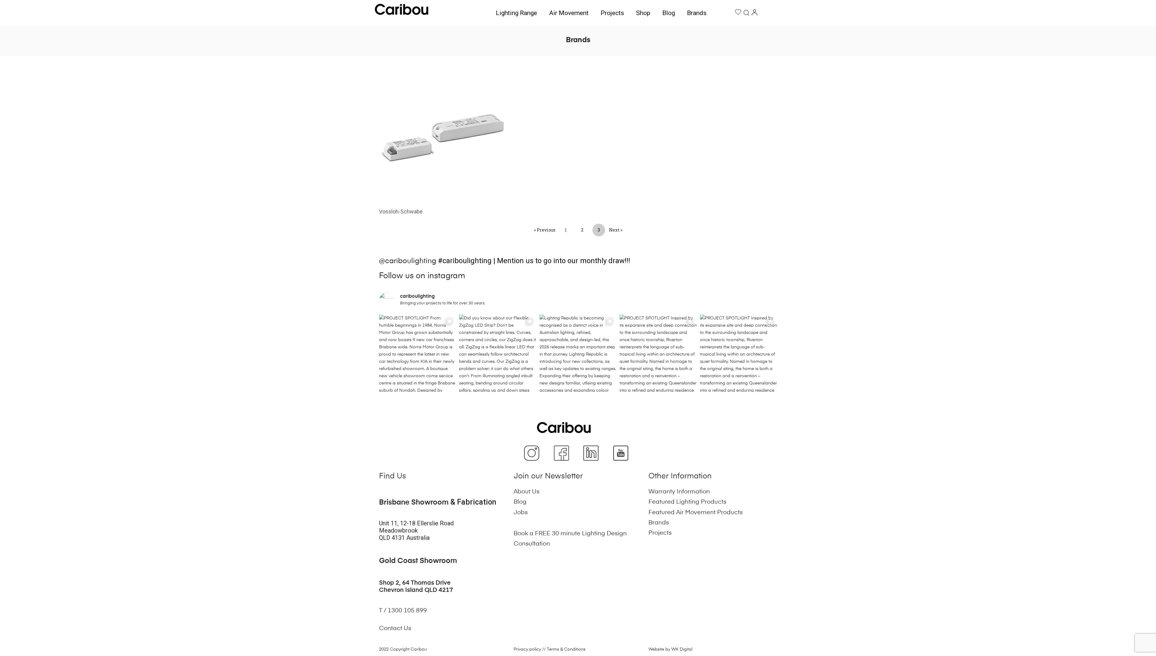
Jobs (521, 513)
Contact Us (395, 629)
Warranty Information (679, 492)
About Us (526, 492)
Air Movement (569, 13)
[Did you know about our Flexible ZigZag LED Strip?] (497, 353)
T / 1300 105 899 (403, 611)
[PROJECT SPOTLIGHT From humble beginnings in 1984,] (417, 353)
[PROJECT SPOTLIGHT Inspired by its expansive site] (658, 353)
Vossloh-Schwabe (401, 211)
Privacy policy (527, 649)
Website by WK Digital (670, 649)
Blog (668, 13)
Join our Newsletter (548, 476)
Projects (612, 13)
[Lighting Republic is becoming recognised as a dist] (578, 353)
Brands (697, 13)
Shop (643, 13)
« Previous (544, 230)
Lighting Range (516, 13)
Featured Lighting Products (687, 502)
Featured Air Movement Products (695, 513)
